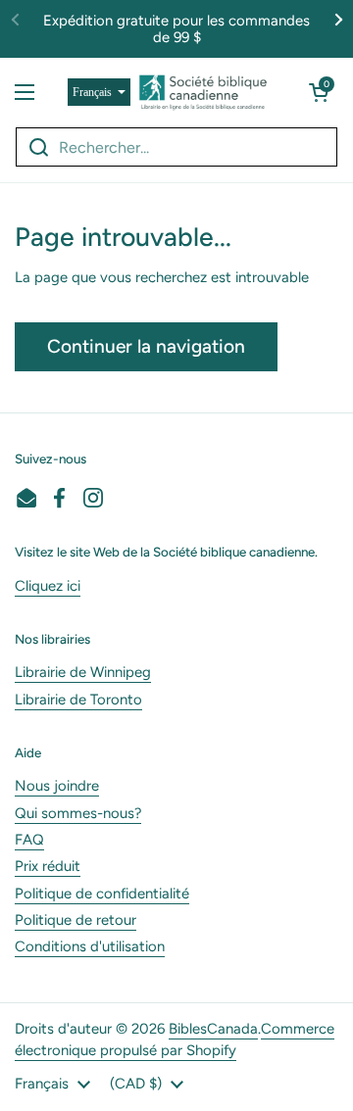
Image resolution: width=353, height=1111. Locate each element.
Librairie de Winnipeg (83, 672)
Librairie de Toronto (78, 699)
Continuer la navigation (146, 346)
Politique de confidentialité (102, 893)
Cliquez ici (47, 586)
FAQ (29, 839)
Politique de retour (75, 920)
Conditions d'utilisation (90, 946)
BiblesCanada (213, 1029)
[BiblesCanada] (203, 92)
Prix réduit (47, 866)
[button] (318, 92)
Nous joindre (57, 786)
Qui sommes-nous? (78, 813)
